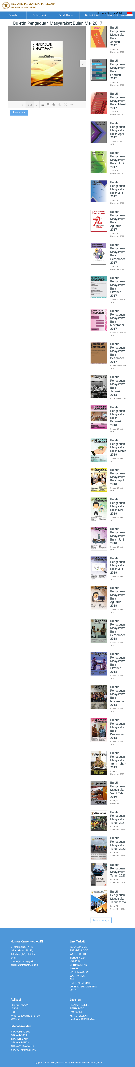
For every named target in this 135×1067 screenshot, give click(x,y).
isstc (73, 990)
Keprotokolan (79, 1015)
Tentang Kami (39, 15)
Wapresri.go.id (78, 954)
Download (20, 112)
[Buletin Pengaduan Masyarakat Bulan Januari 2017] (109, 54)
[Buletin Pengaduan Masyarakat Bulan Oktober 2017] (109, 305)
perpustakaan (19, 1005)
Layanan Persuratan (82, 1019)
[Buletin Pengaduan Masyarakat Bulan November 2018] (109, 714)
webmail (16, 1019)
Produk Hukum (66, 15)
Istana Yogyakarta (22, 1046)
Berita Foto (77, 1008)
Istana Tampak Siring (23, 1049)
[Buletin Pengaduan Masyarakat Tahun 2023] (109, 885)
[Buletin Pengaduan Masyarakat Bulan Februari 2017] (109, 87)
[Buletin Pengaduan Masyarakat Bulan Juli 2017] (109, 205)
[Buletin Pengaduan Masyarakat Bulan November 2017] (109, 338)
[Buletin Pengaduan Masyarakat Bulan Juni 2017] (109, 176)
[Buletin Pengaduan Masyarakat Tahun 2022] (109, 858)
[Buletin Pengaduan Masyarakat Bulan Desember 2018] (109, 747)
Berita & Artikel (92, 15)
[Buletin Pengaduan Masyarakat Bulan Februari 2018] (109, 434)
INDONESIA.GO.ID (78, 947)
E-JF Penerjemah (80, 983)
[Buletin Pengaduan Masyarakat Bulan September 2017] (109, 272)
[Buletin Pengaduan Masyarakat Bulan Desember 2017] (109, 371)
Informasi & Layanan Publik (120, 15)
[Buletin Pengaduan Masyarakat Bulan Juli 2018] (109, 582)
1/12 (30, 105)
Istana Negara (19, 1039)
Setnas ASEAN (78, 965)
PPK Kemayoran (79, 972)
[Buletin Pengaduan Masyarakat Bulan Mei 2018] (109, 523)
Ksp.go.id (75, 961)
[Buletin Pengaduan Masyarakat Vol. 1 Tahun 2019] (109, 776)
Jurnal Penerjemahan (83, 986)
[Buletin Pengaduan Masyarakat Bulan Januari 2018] (109, 401)
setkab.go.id (77, 957)
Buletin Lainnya (101, 920)
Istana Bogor (19, 1035)
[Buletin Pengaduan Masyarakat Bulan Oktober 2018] (109, 681)
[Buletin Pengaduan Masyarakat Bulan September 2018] (109, 648)
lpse (13, 1012)
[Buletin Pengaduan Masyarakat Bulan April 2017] (109, 146)
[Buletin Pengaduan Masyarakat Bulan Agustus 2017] (109, 238)
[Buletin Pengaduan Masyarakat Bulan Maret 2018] (109, 463)
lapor (14, 1008)
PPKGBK (74, 968)
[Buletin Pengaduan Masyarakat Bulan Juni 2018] (109, 552)
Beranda (13, 15)
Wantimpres (77, 975)
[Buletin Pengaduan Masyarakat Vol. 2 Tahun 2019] (109, 806)
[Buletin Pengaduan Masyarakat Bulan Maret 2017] (109, 117)
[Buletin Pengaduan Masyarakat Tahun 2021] (109, 832)
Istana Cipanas (20, 1042)
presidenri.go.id (79, 950)
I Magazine (76, 1012)
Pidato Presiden (79, 1005)
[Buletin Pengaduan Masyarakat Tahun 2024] (109, 912)
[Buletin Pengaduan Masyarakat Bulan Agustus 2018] (109, 615)
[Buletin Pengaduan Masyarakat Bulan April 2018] (109, 493)
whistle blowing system (25, 1015)
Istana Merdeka (20, 1031)
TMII (72, 979)
